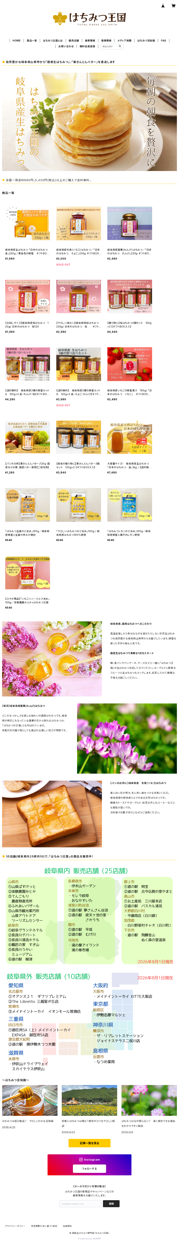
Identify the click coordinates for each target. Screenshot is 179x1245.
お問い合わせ (66, 46)
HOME (17, 40)
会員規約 (67, 1226)
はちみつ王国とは (53, 40)
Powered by (85, 1238)
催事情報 (106, 40)
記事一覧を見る (89, 1143)
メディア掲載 (124, 40)
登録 (111, 1203)
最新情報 (90, 40)
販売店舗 (74, 40)
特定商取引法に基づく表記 (44, 1226)
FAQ (163, 40)
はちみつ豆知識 (146, 40)
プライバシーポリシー (15, 1226)
